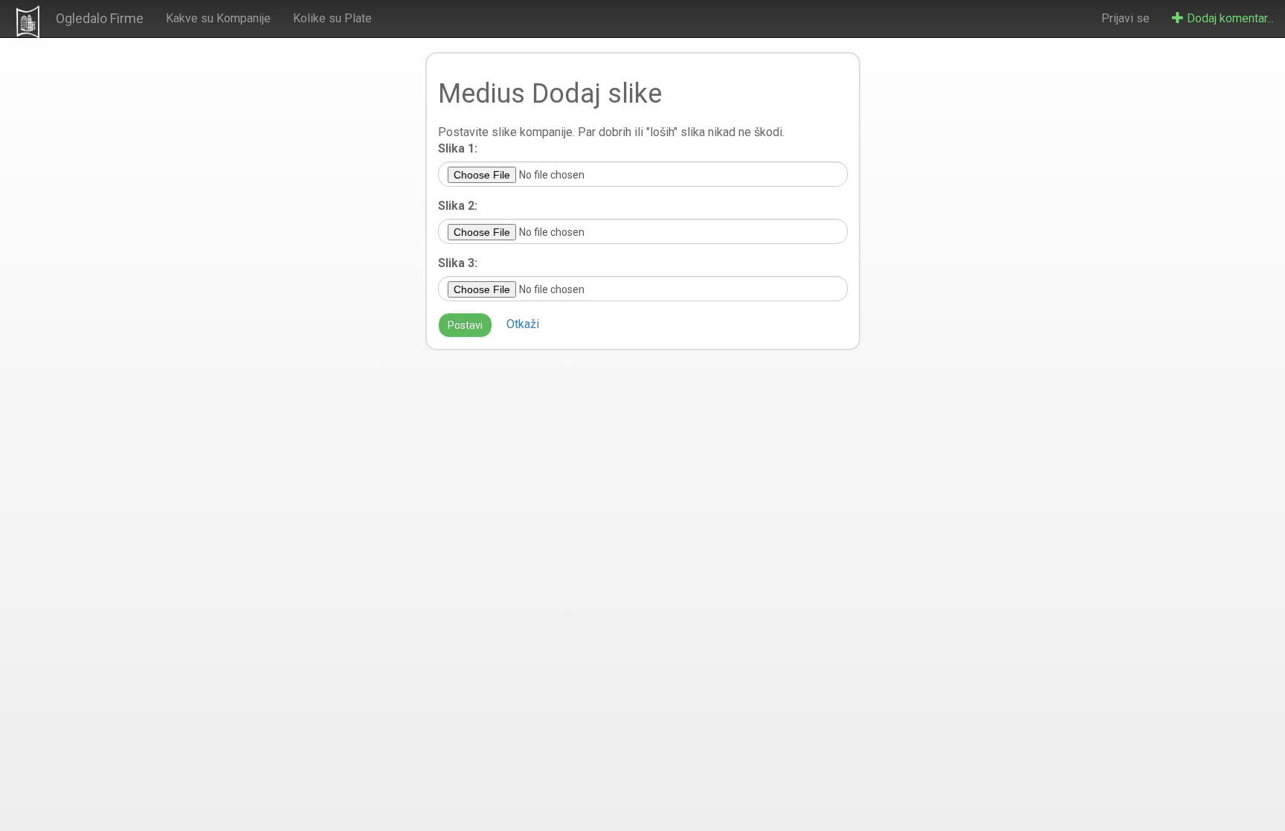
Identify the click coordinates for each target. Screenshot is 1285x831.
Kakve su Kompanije (218, 18)
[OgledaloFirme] (28, 21)
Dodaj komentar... (1229, 18)
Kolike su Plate (332, 18)
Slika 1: (457, 148)
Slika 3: (457, 263)
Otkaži (522, 324)
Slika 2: (457, 206)
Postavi (465, 325)
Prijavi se (1125, 18)
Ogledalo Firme (100, 18)
